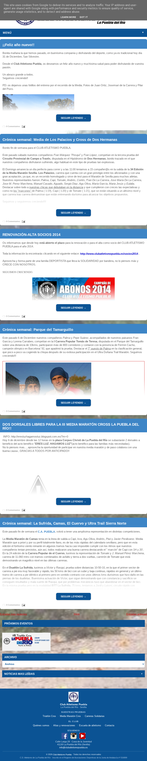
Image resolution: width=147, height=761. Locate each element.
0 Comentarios (13, 126)
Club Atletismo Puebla (62, 754)
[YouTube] (82, 735)
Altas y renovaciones (64, 725)
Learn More (68, 17)
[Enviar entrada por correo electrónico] (22, 126)
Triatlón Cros (49, 716)
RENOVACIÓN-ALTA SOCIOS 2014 (31, 235)
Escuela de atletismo (90, 725)
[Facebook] (64, 735)
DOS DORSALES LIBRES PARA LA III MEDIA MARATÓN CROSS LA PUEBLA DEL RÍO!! (71, 426)
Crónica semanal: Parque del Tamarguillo (38, 329)
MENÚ (73, 32)
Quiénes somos (41, 725)
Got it (84, 17)
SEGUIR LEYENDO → (73, 117)
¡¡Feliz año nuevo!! (18, 45)
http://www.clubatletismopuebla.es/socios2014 (109, 253)
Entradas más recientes (13, 614)
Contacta (109, 725)
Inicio (77, 613)
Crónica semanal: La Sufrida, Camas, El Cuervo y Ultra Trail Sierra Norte (64, 523)
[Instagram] (73, 735)
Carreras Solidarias (95, 716)
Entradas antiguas (136, 614)
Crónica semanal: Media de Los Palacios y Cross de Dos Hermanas (60, 140)
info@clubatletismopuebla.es (73, 747)
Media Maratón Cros (70, 716)
